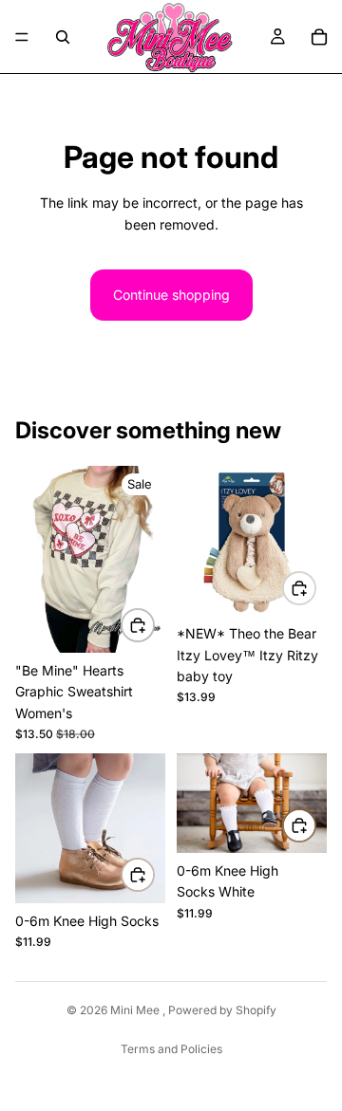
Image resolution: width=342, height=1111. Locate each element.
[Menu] (22, 37)
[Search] (63, 37)
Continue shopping (171, 295)
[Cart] (319, 37)
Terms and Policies (171, 1049)
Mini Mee (136, 1010)
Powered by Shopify (222, 1010)
